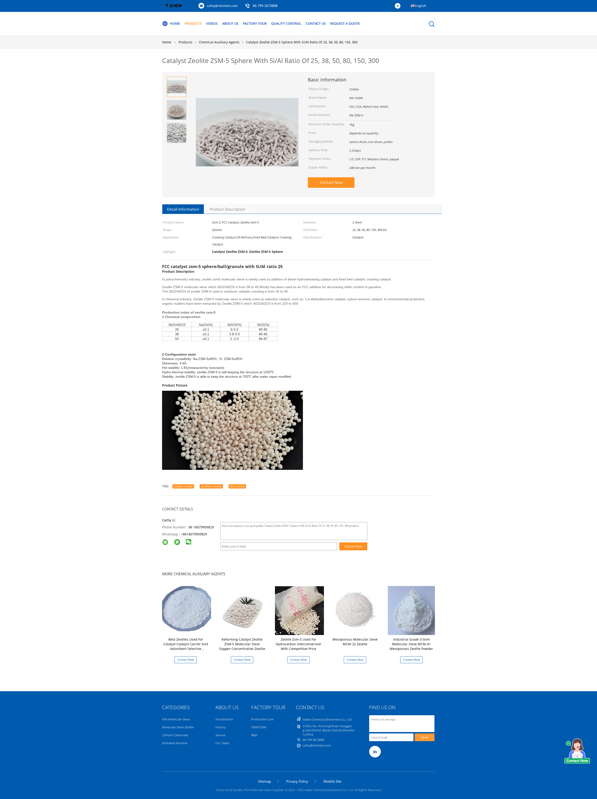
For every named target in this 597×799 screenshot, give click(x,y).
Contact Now (331, 182)
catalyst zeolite (183, 486)
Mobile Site (332, 781)
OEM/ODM (258, 727)
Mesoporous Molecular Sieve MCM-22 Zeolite (355, 641)
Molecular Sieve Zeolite (178, 727)
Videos (212, 23)
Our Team (222, 743)
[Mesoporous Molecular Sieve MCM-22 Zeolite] (355, 610)
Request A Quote (345, 23)
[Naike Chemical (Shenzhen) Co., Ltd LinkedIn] (398, 6)
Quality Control (286, 23)
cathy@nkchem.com (222, 5)
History (220, 727)
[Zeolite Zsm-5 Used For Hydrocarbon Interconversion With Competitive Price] (299, 610)
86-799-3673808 (265, 6)
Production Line (262, 719)
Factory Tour (255, 23)
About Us (230, 23)
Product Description (227, 209)
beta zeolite (237, 486)
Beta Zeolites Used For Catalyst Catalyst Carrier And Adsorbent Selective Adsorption (185, 646)
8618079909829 (195, 534)
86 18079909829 (201, 527)
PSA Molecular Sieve (176, 719)
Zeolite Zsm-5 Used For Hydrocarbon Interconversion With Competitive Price (298, 644)
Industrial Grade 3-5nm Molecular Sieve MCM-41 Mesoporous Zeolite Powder (411, 644)
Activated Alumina (174, 743)
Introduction (224, 719)
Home (175, 23)
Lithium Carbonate (175, 735)
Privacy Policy (297, 781)
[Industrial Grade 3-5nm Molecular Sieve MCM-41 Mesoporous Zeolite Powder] (412, 610)
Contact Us (316, 23)
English (420, 5)
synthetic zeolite (211, 486)
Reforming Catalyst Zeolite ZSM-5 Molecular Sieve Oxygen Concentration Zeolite (242, 644)
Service (220, 735)
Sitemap (264, 781)
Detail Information (183, 209)
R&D (254, 735)
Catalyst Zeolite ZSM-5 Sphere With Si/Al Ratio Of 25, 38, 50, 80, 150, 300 (302, 42)
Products (193, 23)
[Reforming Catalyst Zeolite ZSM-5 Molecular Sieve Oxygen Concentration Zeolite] (243, 610)
